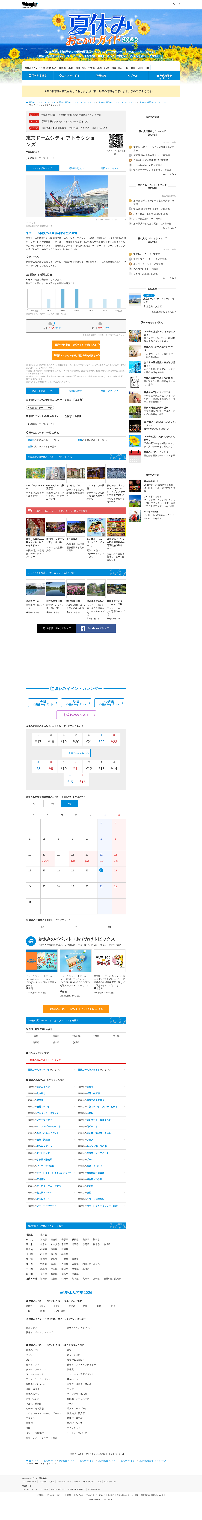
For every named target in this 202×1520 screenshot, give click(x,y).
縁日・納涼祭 (73, 1354)
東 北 (29, 1239)
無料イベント (32, 1364)
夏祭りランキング (35, 1327)
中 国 (29, 1268)
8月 (109, 926)
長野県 (54, 1249)
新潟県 (64, 1249)
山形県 (86, 1239)
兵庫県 (64, 1263)
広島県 (43, 1268)
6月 (43, 926)
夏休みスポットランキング (39, 1332)
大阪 (120, 67)
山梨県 (43, 1249)
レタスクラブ (28, 1489)
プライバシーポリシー (54, 1495)
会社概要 (135, 1495)
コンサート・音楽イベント (80, 1374)
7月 (76, 926)
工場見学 (30, 1418)
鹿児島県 (108, 1278)
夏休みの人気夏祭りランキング (45, 1059)
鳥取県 (75, 1268)
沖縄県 (117, 1278)
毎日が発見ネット (94, 1489)
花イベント (72, 1379)
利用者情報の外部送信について (152, 1495)
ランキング (44, 1069)
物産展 (70, 1369)
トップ (42, 168)
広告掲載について (123, 1495)
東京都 (31, 152)
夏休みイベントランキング (80, 1327)
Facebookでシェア (98, 628)
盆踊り (29, 1359)
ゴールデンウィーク (64, 1481)
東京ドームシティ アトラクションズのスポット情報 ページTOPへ (98, 1454)
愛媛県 (54, 1273)
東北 (70, 67)
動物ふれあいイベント (37, 1384)
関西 (114, 67)
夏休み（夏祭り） (89, 1481)
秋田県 (75, 1239)
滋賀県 (96, 1263)
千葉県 (96, 1035)
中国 (126, 67)
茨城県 (76, 1042)
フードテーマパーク (77, 1432)
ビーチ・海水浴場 (35, 1408)
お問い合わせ (78, 1495)
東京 (84, 67)
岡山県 (54, 1268)
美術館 (29, 1423)
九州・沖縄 (143, 67)
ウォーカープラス (30, 1481)
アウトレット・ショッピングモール (43, 1413)
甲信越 (91, 67)
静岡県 (75, 1258)
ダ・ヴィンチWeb (42, 1489)
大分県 (86, 1278)
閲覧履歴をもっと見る (163, 312)
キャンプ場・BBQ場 (77, 1393)
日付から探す (39, 75)
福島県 (96, 1239)
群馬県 (36, 1042)
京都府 (54, 1263)
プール (134, 75)
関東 (78, 67)
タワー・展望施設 (35, 1432)
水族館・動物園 (34, 1403)
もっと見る (169, 174)
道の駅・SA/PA (74, 1423)
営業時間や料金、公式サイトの (76, 344)
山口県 (64, 1268)
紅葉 (99, 1481)
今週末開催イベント (165, 77)
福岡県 (43, 1278)
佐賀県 (54, 1278)
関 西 (29, 1263)
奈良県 (75, 1263)
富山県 (54, 1254)
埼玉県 (116, 1035)
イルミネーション (110, 1481)
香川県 (43, 1273)
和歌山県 (87, 1263)
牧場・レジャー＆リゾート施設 (41, 1437)
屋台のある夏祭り (76, 1359)
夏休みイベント (34, 1349)
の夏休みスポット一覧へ (43, 439)
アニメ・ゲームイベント (38, 1379)
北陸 (106, 67)
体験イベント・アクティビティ (82, 1364)
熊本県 (75, 1278)
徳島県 (64, 1273)
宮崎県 (96, 1278)
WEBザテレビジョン (58, 1489)
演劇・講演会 (32, 1388)
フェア (70, 1388)
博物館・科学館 (75, 1418)
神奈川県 (76, 1035)
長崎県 (64, 1278)
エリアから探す (71, 75)
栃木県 (56, 1042)
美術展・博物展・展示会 (79, 1384)
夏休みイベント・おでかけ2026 (40, 67)
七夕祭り (30, 1354)
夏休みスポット (34, 1393)
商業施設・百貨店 (76, 1413)
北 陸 (29, 1254)
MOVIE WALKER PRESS (76, 1489)
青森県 (54, 1239)
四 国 (29, 1273)
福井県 (64, 1254)
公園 (28, 1427)
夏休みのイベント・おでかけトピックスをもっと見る (76, 1009)
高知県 (75, 1273)
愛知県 (43, 1258)
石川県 (43, 1254)
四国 (133, 67)
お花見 (51, 1481)
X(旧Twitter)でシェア (59, 628)
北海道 (62, 67)
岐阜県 (54, 1258)
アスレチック (73, 1427)
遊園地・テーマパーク (41, 158)
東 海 (29, 1258)
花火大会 (77, 1481)
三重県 (64, 1258)
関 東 (29, 1244)
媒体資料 (111, 1495)
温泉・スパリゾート (77, 1408)
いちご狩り (43, 1481)
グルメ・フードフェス (37, 1369)
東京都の (40, 1086)
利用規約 (41, 1495)
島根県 (86, 1268)
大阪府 (43, 1263)
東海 (99, 67)
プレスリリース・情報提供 (95, 1495)
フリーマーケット (35, 1374)
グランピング (32, 1398)
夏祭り (102, 75)
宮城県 (43, 1239)
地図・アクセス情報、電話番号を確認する (77, 355)
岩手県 (64, 1239)
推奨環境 (68, 1495)
